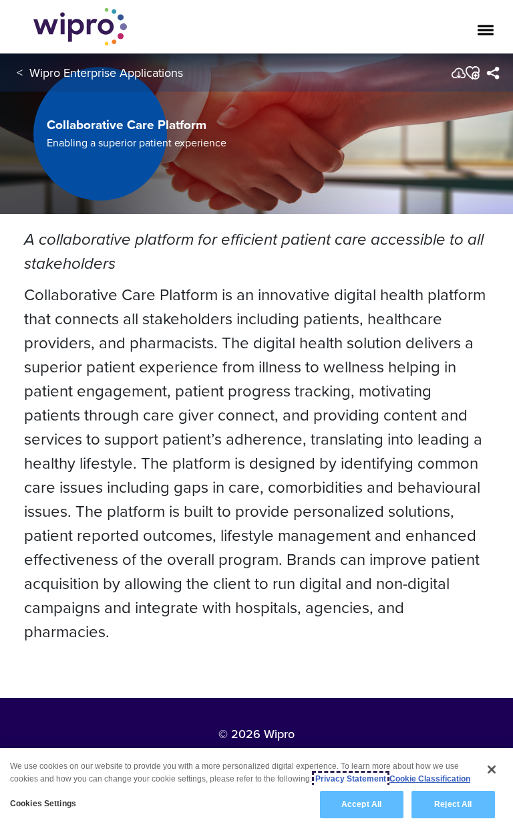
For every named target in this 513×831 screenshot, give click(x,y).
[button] (472, 73)
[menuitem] (493, 73)
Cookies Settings (43, 803)
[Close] (491, 769)
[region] (256, 789)
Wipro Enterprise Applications (106, 72)
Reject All (453, 804)
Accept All (361, 804)
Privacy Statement (350, 779)
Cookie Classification (429, 779)
